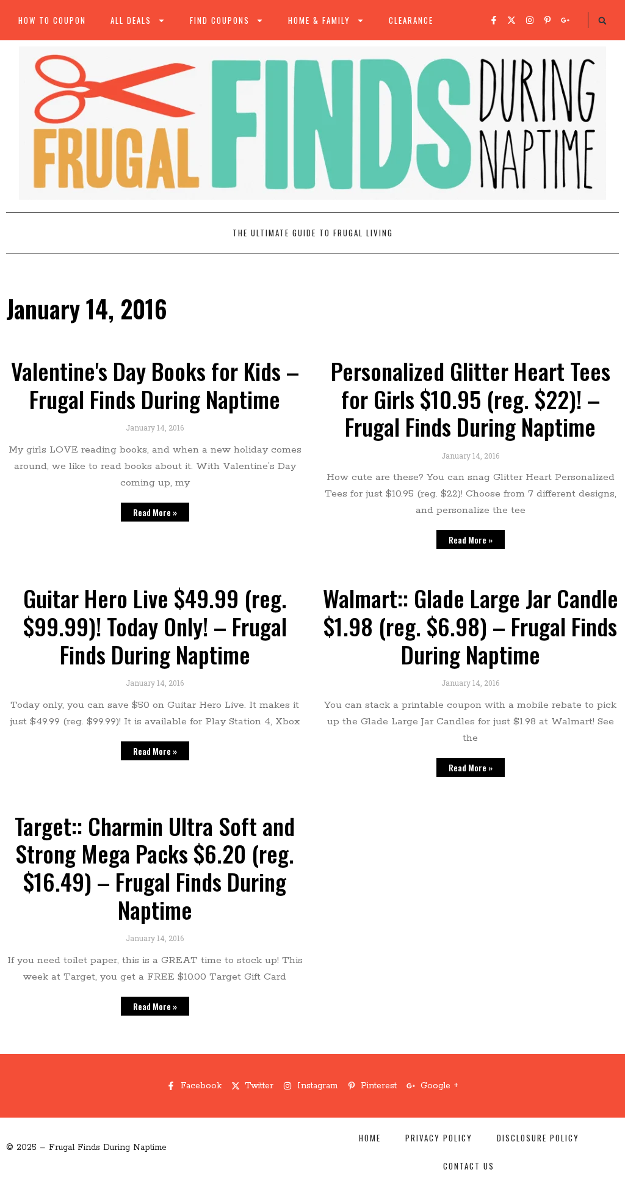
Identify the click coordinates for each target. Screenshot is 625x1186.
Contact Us (468, 1166)
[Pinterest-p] (547, 20)
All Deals (130, 20)
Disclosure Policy (538, 1138)
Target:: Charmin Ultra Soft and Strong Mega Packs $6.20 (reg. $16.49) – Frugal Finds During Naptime (155, 867)
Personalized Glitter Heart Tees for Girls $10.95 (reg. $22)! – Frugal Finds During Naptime (470, 398)
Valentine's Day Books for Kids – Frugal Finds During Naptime (155, 385)
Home (370, 1138)
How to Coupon (52, 20)
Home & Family (319, 20)
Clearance (411, 20)
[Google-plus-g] (565, 20)
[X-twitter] (511, 20)
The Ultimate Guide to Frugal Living (313, 233)
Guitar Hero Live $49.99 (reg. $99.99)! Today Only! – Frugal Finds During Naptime (155, 626)
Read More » (155, 512)
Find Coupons (220, 20)
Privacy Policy (438, 1138)
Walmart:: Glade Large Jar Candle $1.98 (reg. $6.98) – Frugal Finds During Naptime (470, 626)
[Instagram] (529, 20)
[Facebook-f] (493, 20)
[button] (602, 20)
